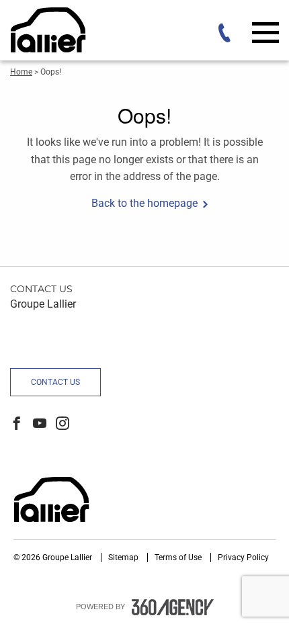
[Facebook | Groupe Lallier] (17, 424)
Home (21, 72)
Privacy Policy (243, 557)
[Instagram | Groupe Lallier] (62, 424)
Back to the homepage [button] (144, 203)
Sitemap (124, 557)
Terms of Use (179, 557)
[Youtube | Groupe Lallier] (39, 424)
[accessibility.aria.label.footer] (173, 607)
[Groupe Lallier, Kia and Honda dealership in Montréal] (97, 30)
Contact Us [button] (55, 382)
